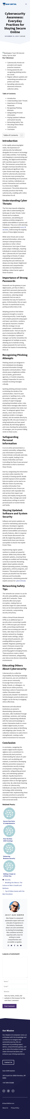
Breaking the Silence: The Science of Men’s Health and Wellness (12, 885)
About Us (5, 1108)
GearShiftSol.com (9, 1103)
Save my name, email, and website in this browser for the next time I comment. (14, 998)
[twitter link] (8, 1091)
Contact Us (8, 1062)
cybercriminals (20, 581)
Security (7, 880)
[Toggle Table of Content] (21, 135)
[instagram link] (3, 1091)
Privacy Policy (15, 1108)
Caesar (22, 36)
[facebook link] (13, 1091)
